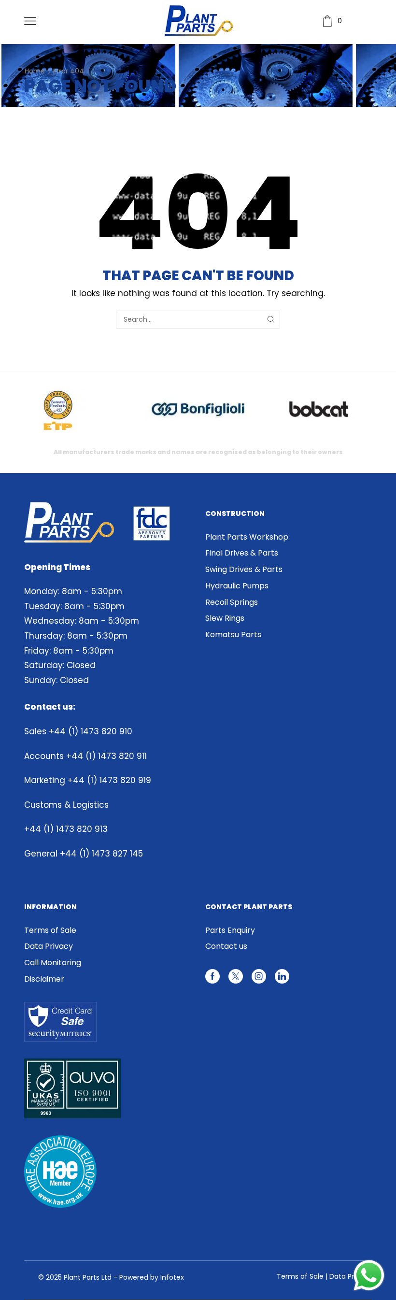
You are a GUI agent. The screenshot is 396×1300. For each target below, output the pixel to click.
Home (35, 71)
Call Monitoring (52, 962)
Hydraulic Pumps (237, 585)
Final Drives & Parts (241, 552)
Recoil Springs (231, 602)
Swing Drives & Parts (244, 569)
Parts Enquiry (230, 930)
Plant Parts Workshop (246, 537)
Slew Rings (224, 618)
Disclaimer (44, 979)
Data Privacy (48, 946)
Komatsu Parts (233, 634)
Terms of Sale (50, 930)
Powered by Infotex (151, 1277)
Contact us (226, 946)
